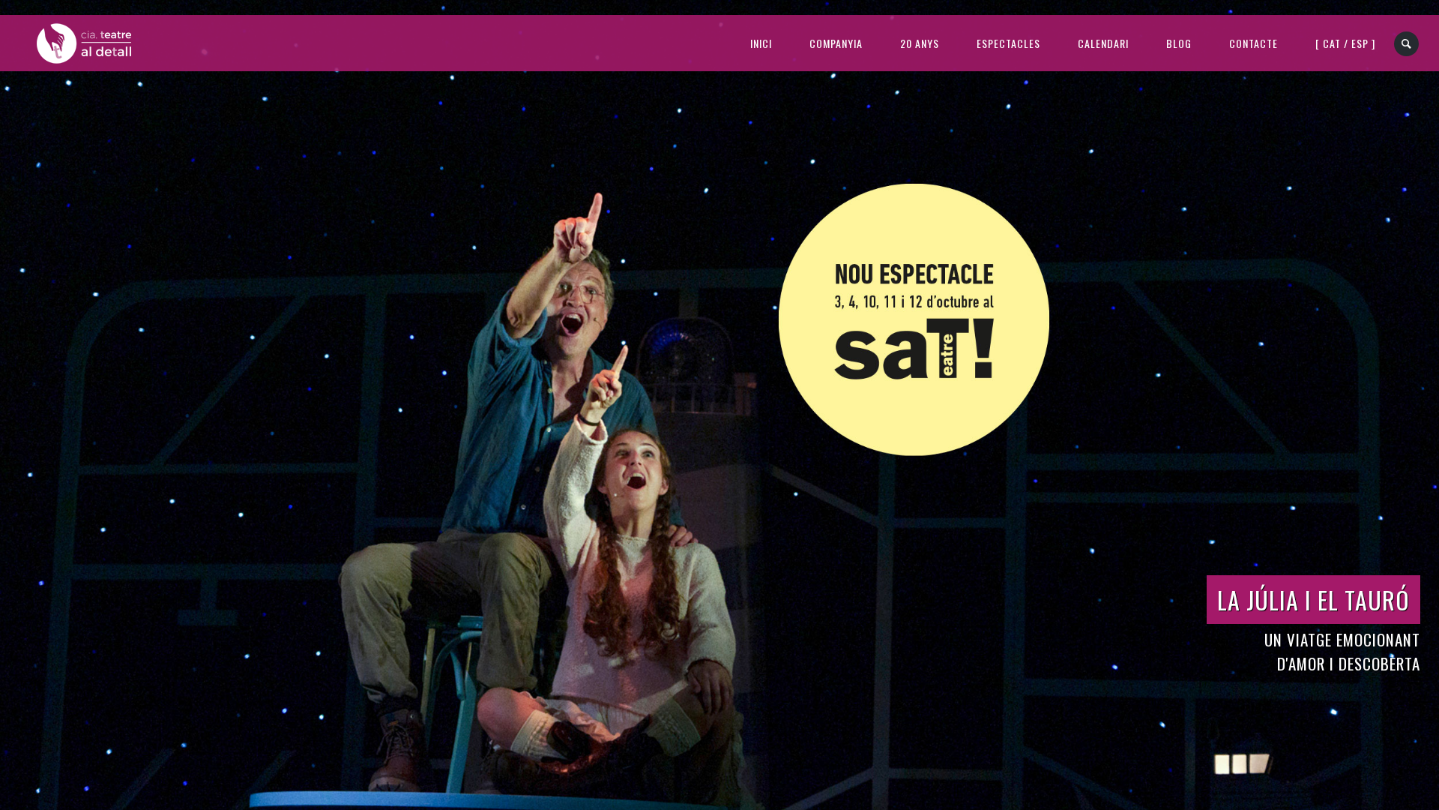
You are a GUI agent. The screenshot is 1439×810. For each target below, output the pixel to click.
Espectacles (1008, 43)
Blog (1179, 43)
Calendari (1103, 43)
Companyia (836, 43)
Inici (761, 43)
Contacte (1253, 43)
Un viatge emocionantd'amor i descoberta (1342, 651)
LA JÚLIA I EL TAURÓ (1313, 599)
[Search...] (1407, 44)
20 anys (919, 43)
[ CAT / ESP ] (1345, 43)
